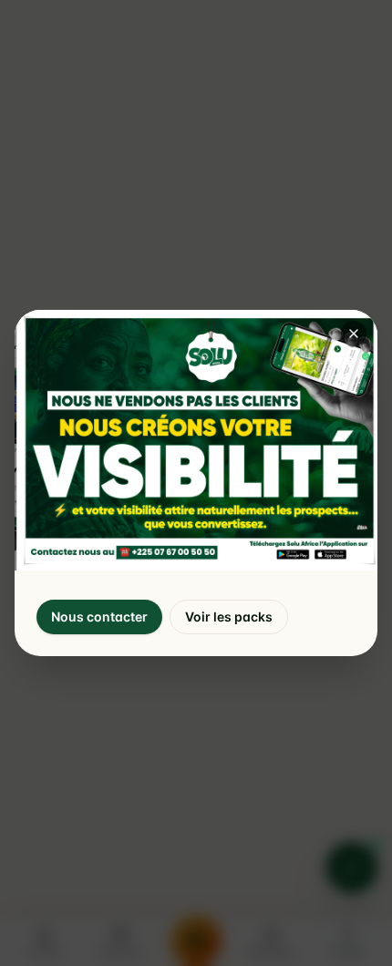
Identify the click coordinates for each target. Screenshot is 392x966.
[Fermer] (353, 333)
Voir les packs (229, 616)
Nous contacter (99, 616)
